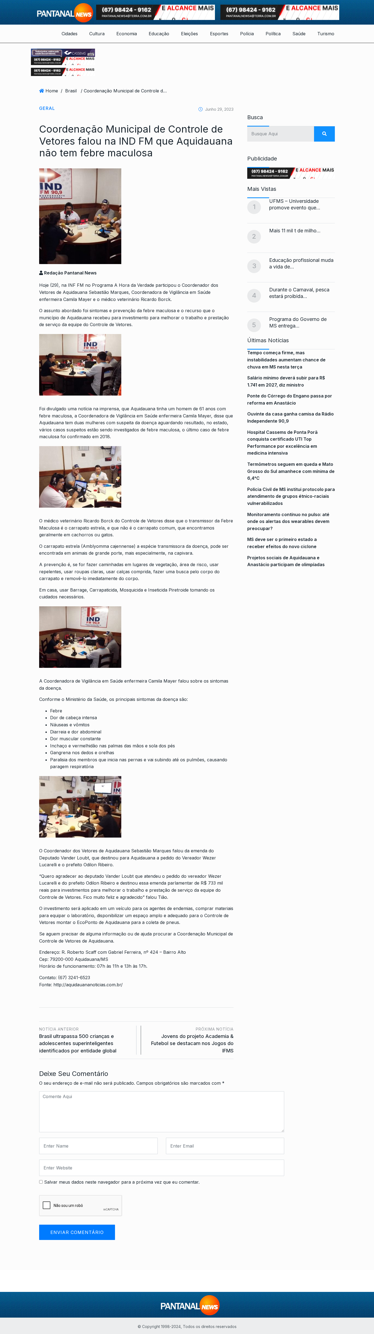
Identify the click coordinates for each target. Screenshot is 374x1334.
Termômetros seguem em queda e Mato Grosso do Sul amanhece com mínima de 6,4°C (291, 471)
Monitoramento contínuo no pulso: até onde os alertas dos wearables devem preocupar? (288, 521)
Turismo (325, 33)
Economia (126, 33)
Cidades (69, 33)
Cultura (97, 33)
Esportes (219, 33)
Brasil (71, 90)
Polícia (247, 33)
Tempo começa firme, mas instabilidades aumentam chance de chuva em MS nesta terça (286, 359)
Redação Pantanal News (70, 273)
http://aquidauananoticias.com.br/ (88, 984)
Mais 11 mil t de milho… (295, 230)
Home (51, 90)
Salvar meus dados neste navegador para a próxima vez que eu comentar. (122, 1182)
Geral (47, 108)
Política (273, 33)
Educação (159, 33)
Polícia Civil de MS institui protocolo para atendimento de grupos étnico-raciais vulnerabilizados (291, 496)
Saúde (299, 33)
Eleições (189, 33)
